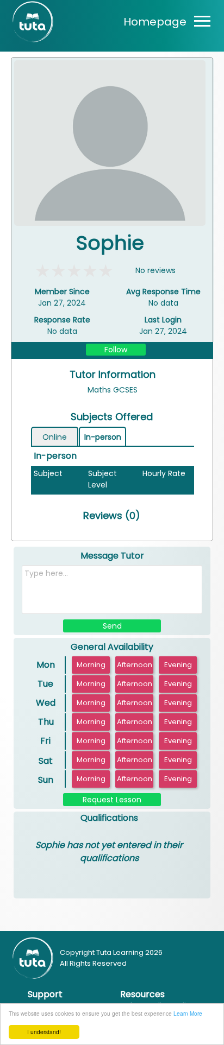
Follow (115, 349)
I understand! (44, 1032)
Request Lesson (112, 799)
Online (54, 437)
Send (112, 625)
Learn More (187, 1013)
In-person (102, 437)
